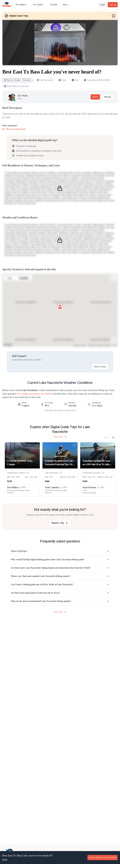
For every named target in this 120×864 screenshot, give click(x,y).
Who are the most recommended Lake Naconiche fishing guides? (41, 601)
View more (58, 437)
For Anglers (21, 5)
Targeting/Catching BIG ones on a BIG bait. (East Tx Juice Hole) (96, 463)
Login (102, 5)
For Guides (37, 5)
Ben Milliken (13, 487)
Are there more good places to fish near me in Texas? (35, 593)
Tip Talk (53, 5)
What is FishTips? (19, 551)
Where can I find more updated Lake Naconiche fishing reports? (40, 576)
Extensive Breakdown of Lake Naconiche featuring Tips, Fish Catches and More (59, 463)
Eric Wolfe (23, 95)
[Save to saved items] (37, 445)
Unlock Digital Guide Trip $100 (102, 857)
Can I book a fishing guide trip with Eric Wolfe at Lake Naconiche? (42, 584)
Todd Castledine (52, 487)
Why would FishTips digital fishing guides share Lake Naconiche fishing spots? (47, 559)
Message (107, 97)
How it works (100, 367)
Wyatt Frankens (89, 487)
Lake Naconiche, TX (53, 473)
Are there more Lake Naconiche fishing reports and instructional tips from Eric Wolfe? (50, 568)
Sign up (112, 5)
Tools (64, 5)
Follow (95, 97)
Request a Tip (58, 523)
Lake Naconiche (46, 80)
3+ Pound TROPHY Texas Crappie (19, 463)
